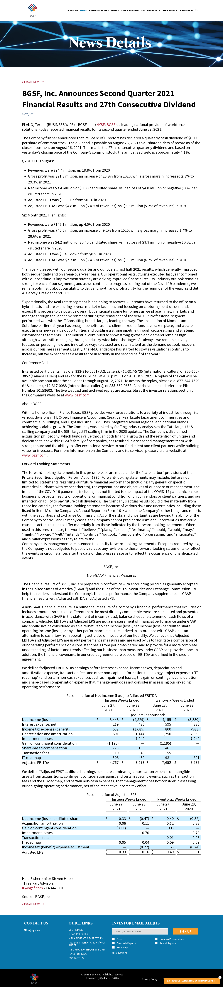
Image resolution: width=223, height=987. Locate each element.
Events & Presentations (104, 10)
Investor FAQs (78, 954)
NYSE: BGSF (105, 124)
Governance (170, 10)
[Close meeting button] (219, 977)
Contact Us (76, 958)
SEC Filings (76, 929)
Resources (186, 10)
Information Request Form (87, 949)
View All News (31, 82)
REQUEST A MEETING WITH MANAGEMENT (194, 980)
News (83, 10)
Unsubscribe (119, 953)
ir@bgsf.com (32, 887)
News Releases (78, 934)
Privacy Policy (149, 979)
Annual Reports (168, 943)
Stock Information (133, 10)
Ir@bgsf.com (34, 930)
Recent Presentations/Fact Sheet (87, 944)
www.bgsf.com (77, 395)
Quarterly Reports (126, 943)
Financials (153, 10)
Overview (72, 10)
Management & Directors (86, 938)
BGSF (33, 15)
